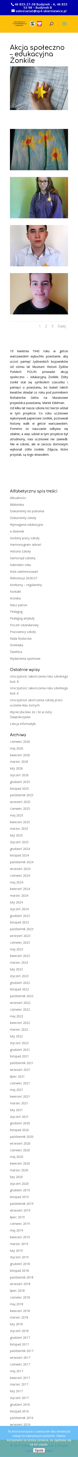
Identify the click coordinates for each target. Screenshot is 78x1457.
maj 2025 (16, 815)
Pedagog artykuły (22, 618)
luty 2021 (16, 1110)
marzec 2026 (19, 761)
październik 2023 (21, 929)
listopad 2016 (19, 1411)
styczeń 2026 (19, 775)
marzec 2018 (19, 1317)
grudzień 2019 (20, 1190)
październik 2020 (21, 1137)
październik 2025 (21, 795)
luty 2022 (16, 1036)
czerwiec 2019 (20, 1224)
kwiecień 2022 (20, 1023)
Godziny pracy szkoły (24, 538)
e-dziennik (17, 531)
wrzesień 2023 (20, 936)
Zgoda (39, 1450)
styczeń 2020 (19, 1184)
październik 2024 (21, 862)
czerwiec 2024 (20, 875)
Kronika (15, 598)
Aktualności (18, 498)
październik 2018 (21, 1277)
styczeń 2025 (19, 842)
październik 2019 (21, 1204)
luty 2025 (16, 835)
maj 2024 (16, 882)
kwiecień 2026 (20, 755)
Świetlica (16, 652)
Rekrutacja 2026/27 (23, 578)
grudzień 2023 (20, 916)
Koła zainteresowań (24, 571)
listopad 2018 (19, 1270)
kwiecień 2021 (20, 1096)
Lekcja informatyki (23, 724)
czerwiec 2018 (20, 1297)
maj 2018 (16, 1304)
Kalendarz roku (20, 565)
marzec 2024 (19, 895)
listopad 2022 (19, 989)
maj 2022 (16, 1016)
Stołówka (16, 645)
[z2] (39, 218)
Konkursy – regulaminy (26, 585)
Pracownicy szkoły (23, 632)
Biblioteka (17, 504)
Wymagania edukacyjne (26, 524)
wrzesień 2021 (20, 1070)
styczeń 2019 (19, 1257)
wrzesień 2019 (20, 1210)
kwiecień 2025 (20, 822)
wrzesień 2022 (20, 1003)
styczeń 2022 (19, 1043)
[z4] (39, 314)
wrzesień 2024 (20, 869)
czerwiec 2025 (20, 808)
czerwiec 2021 (20, 1083)
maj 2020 (16, 1157)
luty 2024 (16, 902)
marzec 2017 (19, 1384)
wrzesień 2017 (20, 1357)
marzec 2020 (19, 1170)
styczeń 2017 (19, 1398)
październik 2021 (21, 1063)
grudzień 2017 (20, 1337)
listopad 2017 (19, 1344)
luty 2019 (16, 1250)
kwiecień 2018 (20, 1311)
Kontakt (15, 591)
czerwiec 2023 (20, 942)
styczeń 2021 (19, 1117)
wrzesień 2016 (20, 1424)
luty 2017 (16, 1391)
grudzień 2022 (20, 983)
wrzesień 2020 (20, 1143)
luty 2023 (16, 969)
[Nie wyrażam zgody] (72, 1441)
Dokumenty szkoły (23, 518)
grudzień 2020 (20, 1123)
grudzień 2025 (20, 782)
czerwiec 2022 (20, 1009)
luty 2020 (16, 1177)
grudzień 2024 (20, 849)
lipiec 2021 (17, 1076)
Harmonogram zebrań (25, 544)
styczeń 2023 (19, 976)
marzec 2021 (19, 1103)
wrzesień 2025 (20, 802)
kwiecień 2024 (20, 889)
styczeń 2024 (19, 909)
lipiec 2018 (17, 1290)
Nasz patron (18, 605)
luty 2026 (16, 768)
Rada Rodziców (21, 638)
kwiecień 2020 (20, 1163)
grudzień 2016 (20, 1404)
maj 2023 (16, 949)
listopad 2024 (19, 855)
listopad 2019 (19, 1197)
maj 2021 (16, 1090)
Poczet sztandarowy (24, 625)
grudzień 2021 (20, 1050)
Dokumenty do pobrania (27, 511)
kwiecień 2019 (20, 1237)
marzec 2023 (19, 962)
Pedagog (16, 611)
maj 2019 (16, 1230)
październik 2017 (21, 1351)
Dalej (62, 326)
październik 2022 (21, 996)
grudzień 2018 (20, 1264)
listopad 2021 (19, 1056)
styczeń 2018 (19, 1331)
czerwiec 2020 (20, 1150)
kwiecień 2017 (20, 1378)
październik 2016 (21, 1418)
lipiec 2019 (17, 1217)
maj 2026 (16, 748)
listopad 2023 (19, 922)
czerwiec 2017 (20, 1364)
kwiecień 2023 (20, 956)
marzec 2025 (19, 828)
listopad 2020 (19, 1130)
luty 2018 (16, 1324)
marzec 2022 (19, 1029)
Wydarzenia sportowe (25, 658)
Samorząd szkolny (23, 558)
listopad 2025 (19, 788)
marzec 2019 (19, 1244)
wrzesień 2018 (20, 1284)
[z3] (39, 266)
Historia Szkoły (20, 551)
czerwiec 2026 (20, 741)
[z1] (39, 170)
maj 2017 (16, 1371)
